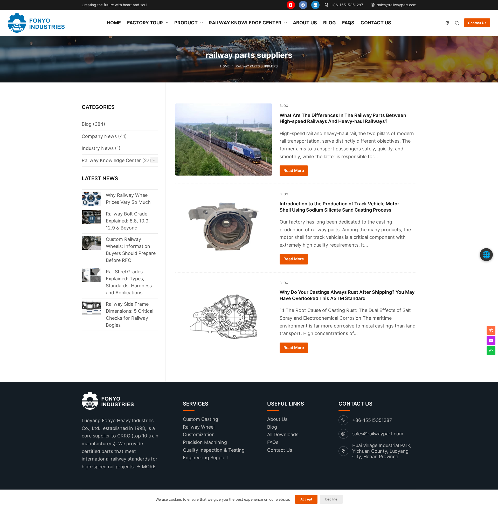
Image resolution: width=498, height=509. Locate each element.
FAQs (348, 22)
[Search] (457, 23)
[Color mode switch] (447, 22)
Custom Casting (200, 419)
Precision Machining (205, 442)
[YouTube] (291, 5)
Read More (293, 170)
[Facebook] (303, 5)
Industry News (98, 148)
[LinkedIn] (315, 5)
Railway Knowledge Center (245, 22)
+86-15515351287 (372, 420)
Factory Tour (145, 22)
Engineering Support (205, 457)
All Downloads (282, 434)
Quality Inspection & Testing (214, 450)
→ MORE (146, 466)
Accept (306, 499)
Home (114, 22)
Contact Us (376, 22)
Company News (99, 136)
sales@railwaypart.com (396, 5)
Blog (329, 22)
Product (186, 22)
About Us (305, 22)
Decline (331, 499)
